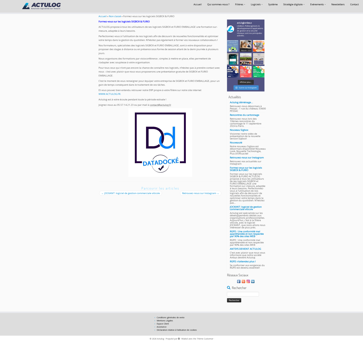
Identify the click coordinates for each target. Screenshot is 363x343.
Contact (354, 4)
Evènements (317, 4)
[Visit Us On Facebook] (238, 281)
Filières (239, 4)
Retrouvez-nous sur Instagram (200, 193)
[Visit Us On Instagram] (248, 281)
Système (273, 4)
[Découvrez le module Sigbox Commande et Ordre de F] (258, 71)
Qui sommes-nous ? (218, 4)
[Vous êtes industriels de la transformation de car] (258, 59)
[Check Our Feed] (243, 281)
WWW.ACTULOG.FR (109, 94)
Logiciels (256, 4)
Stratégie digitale (293, 4)
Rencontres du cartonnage (244, 115)
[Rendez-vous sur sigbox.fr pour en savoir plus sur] (245, 46)
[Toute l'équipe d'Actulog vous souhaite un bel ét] (233, 59)
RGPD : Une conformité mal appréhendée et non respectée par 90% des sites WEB (247, 234)
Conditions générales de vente (170, 317)
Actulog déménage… (241, 102)
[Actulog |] (42, 6)
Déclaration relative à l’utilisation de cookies (177, 330)
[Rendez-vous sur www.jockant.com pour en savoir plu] (245, 59)
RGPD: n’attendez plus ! (243, 261)
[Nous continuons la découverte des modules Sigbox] (233, 71)
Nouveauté (236, 142)
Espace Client (163, 323)
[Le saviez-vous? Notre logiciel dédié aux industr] (245, 71)
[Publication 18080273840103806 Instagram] (233, 46)
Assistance (161, 326)
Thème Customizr (205, 338)
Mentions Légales (165, 320)
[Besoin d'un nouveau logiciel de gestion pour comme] (258, 46)
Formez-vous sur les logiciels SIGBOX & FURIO (246, 169)
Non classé (115, 16)
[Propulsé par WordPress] (179, 338)
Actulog (160, 338)
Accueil (198, 4)
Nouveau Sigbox (239, 130)
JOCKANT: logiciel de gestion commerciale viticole (130, 193)
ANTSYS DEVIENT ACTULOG (245, 248)
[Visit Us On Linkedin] (252, 281)
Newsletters (338, 4)
